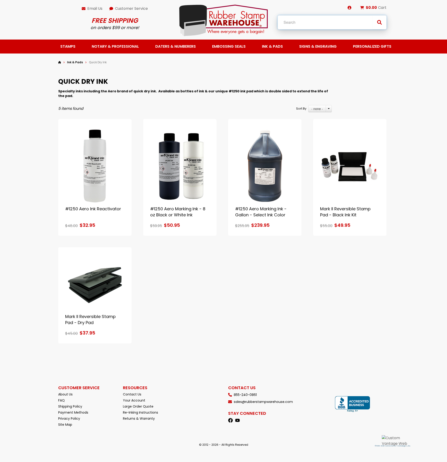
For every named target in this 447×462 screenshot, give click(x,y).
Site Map (65, 424)
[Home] (59, 62)
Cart (382, 7)
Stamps (67, 46)
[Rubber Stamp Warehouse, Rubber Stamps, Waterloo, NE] (352, 404)
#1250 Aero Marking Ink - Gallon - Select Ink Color (261, 212)
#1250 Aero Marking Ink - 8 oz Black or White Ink (177, 212)
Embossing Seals (229, 46)
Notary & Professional (115, 46)
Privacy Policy (69, 418)
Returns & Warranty (139, 418)
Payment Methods (73, 412)
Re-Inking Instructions (140, 412)
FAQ (61, 400)
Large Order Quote (138, 406)
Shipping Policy (70, 406)
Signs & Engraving (318, 46)
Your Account (134, 400)
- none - (317, 108)
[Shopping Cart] (362, 8)
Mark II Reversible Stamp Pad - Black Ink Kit (345, 212)
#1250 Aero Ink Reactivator (93, 209)
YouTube (237, 420)
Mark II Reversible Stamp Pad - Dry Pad (90, 319)
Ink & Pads (272, 46)
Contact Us (132, 394)
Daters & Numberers (175, 46)
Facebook (230, 420)
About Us (65, 394)
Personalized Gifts (372, 46)
